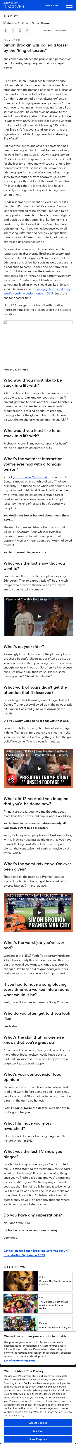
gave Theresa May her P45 (31, 477)
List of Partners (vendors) (19, 1360)
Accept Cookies (38, 1422)
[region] (38, 1387)
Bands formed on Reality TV (55, 1327)
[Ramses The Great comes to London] (21, 1281)
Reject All (37, 1431)
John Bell (47, 30)
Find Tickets (51, 5)
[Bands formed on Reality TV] (21, 1325)
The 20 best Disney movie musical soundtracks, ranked (53, 1305)
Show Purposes (38, 1439)
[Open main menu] (69, 7)
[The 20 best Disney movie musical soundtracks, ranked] (21, 1303)
